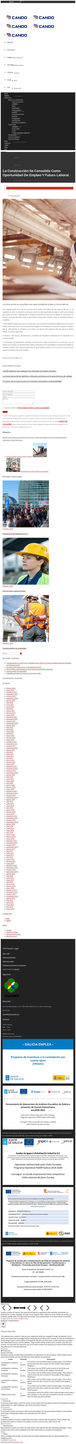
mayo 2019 (10, 806)
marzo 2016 (10, 884)
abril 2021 (9, 758)
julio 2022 (9, 727)
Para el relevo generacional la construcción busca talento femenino (29, 669)
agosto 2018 (10, 824)
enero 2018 (10, 839)
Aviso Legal (6, 953)
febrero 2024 (10, 688)
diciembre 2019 (11, 791)
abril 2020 (9, 783)
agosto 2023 (10, 701)
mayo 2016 (10, 880)
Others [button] (3, 1432)
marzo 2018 (10, 835)
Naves (8, 921)
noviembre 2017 (12, 843)
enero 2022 (10, 740)
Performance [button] (5, 1407)
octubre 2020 (10, 771)
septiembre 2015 (12, 896)
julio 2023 (9, 703)
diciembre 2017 (11, 841)
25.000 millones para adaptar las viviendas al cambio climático (29, 371)
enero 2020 (10, 789)
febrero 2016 (10, 886)
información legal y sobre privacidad (33, 407)
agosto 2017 (10, 849)
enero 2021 (10, 764)
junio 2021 (10, 754)
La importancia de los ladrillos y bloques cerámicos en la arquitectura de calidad (37, 376)
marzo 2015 (10, 909)
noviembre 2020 (12, 769)
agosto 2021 (10, 750)
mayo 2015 (10, 905)
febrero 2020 (10, 787)
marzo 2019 (10, 810)
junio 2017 (10, 853)
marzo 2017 (10, 859)
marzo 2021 (10, 760)
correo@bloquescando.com (11, 1014)
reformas (19, 440)
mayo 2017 (10, 855)
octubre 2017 (10, 845)
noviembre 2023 (12, 694)
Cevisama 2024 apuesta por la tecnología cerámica (23, 667)
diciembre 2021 (11, 742)
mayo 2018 (10, 830)
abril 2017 (9, 857)
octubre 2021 (10, 746)
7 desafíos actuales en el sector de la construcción (23, 673)
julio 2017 (9, 851)
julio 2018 (9, 826)
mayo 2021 (10, 756)
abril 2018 (9, 833)
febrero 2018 (10, 837)
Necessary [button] (4, 1349)
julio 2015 (9, 901)
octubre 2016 (10, 870)
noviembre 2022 (12, 719)
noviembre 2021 (12, 744)
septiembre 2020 (12, 773)
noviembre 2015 (12, 892)
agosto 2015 (10, 899)
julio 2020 (9, 777)
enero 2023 (10, 715)
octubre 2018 (10, 820)
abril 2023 (9, 709)
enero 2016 (10, 888)
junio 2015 (10, 903)
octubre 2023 (10, 696)
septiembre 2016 (12, 872)
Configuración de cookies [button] (9, 1319)
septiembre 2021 (12, 748)
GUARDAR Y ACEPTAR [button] (8, 1440)
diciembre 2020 (11, 767)
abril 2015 (9, 907)
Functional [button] (4, 1399)
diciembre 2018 (11, 816)
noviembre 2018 (12, 818)
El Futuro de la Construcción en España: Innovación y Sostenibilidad (32, 381)
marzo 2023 (10, 711)
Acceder (9, 930)
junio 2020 (10, 779)
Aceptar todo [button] (23, 1319)
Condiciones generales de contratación (14, 965)
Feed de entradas (12, 932)
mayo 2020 (10, 781)
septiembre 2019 (12, 797)
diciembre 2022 (11, 717)
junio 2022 (10, 729)
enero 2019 (10, 814)
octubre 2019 (10, 795)
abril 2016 (9, 882)
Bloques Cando (7, 437)
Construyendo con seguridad (16, 671)
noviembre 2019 (12, 793)
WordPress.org (11, 936)
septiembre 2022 (12, 723)
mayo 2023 (10, 707)
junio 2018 (10, 828)
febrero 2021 (10, 762)
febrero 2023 (10, 713)
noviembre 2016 (12, 868)
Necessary (6, 1351)
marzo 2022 (10, 736)
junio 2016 (10, 878)
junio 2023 (10, 705)
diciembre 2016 (11, 866)
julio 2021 (9, 752)
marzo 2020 (10, 785)
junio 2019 (10, 804)
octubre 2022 (10, 721)
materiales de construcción (49, 437)
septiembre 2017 (12, 847)
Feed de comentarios (13, 934)
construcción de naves (18, 437)
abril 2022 (9, 734)
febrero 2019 (10, 812)
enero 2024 (10, 690)
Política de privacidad (9, 957)
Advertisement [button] (6, 1424)
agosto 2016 (10, 874)
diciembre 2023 (11, 692)
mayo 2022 (10, 731)
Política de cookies (8, 961)
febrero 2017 (10, 861)
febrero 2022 (10, 738)
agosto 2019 (10, 800)
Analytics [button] (4, 1415)
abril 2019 (9, 808)
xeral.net (16, 969)
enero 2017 (10, 863)
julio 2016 (9, 876)
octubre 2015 (10, 894)
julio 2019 (9, 802)
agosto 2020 (10, 775)
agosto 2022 (10, 725)
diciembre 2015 (11, 890)
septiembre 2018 (12, 822)
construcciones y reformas (33, 437)
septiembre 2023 (12, 698)
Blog (8, 918)
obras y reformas (11, 440)
